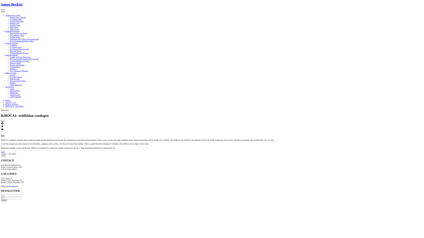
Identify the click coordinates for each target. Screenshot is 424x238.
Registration (9, 87)
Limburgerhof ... (15, 67)
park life (12, 75)
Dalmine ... (13, 69)
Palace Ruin (14, 27)
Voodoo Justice (15, 37)
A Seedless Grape (16, 19)
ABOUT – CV (10, 102)
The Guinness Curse (17, 35)
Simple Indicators (16, 85)
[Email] (212, 129)
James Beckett (12, 4)
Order (3, 152)
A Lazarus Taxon (16, 47)
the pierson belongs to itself (19, 49)
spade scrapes (14, 29)
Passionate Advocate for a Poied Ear (24, 39)
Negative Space (15, 25)
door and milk (14, 79)
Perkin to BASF (15, 63)
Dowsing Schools (16, 77)
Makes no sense (10, 73)
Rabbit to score (15, 95)
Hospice (12, 83)
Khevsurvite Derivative (18, 81)
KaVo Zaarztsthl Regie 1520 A (22, 41)
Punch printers (15, 91)
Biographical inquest (12, 31)
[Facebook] (212, 123)
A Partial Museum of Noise (19, 53)
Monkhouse (14, 93)
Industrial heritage (11, 55)
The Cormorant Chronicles (19, 71)
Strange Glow (14, 23)
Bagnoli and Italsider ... (18, 65)
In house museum (11, 43)
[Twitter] (212, 126)
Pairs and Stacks (15, 51)
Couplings (13, 45)
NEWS (7, 100)
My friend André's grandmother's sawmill (24, 59)
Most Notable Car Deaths (18, 33)
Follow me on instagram (9, 186)
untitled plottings (15, 97)
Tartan (12, 89)
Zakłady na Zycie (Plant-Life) (20, 57)
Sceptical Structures (16, 21)
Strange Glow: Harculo (18, 17)
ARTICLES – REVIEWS (14, 106)
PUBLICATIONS (11, 104)
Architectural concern (12, 15)
